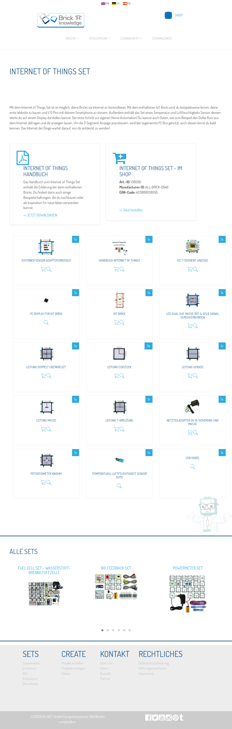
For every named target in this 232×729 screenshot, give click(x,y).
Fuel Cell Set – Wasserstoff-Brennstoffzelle (44, 570)
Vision (104, 668)
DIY (25, 673)
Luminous (29, 668)
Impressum (146, 673)
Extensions (30, 678)
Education (99, 38)
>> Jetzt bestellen (131, 210)
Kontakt (105, 673)
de (118, 3)
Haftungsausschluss (152, 668)
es (128, 3)
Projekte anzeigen (73, 668)
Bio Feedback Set (116, 567)
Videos (66, 673)
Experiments (31, 663)
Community (131, 38)
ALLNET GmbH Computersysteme (65, 716)
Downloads (162, 38)
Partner (105, 678)
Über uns (106, 663)
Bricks (72, 38)
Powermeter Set (188, 567)
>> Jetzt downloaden (40, 215)
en (107, 3)
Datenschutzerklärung (154, 663)
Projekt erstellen (72, 663)
